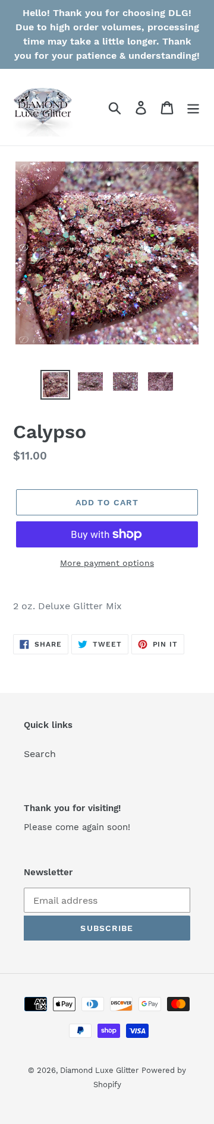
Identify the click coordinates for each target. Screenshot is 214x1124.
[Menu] (193, 107)
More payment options (107, 563)
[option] (55, 385)
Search (40, 753)
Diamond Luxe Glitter (99, 1070)
